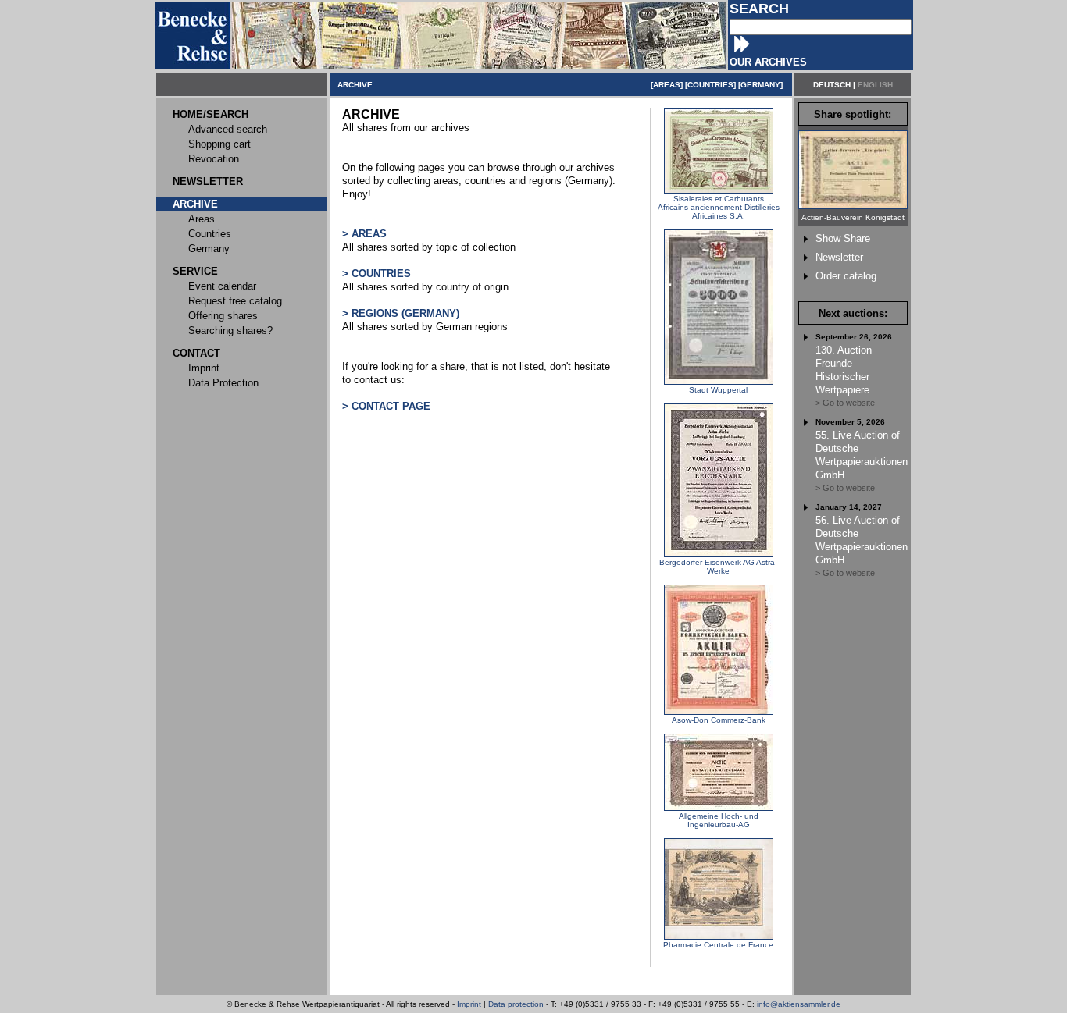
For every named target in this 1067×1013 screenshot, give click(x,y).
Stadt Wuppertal (718, 390)
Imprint (469, 1004)
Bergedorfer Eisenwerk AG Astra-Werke (718, 566)
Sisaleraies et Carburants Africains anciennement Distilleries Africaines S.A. (719, 207)
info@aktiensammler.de (798, 1004)
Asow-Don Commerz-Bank (718, 720)
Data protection (516, 1004)
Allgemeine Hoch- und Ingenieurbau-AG (718, 820)
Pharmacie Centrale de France (718, 944)
